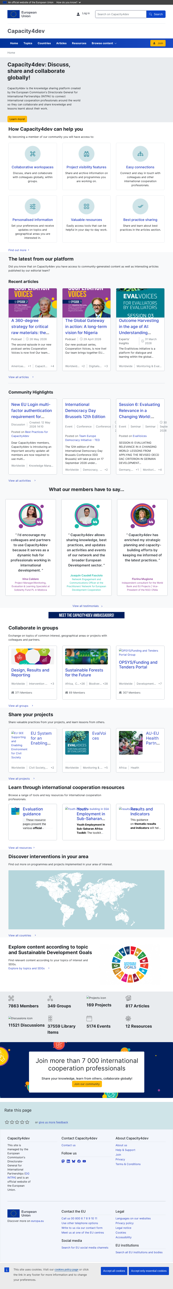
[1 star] (6, 1122)
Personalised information (33, 220)
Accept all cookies (114, 1270)
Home (14, 43)
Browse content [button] (102, 43)
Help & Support (125, 1150)
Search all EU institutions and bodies (139, 1252)
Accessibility (124, 1237)
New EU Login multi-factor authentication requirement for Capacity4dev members (31, 416)
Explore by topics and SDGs (26, 968)
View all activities (20, 480)
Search (158, 14)
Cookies (121, 1232)
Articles (61, 43)
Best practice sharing (140, 220)
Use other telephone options (79, 1223)
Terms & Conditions (128, 1164)
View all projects (19, 778)
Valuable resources (86, 220)
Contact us (68, 1145)
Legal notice (123, 1227)
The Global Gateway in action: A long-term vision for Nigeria (86, 326)
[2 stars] (9, 1122)
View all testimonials (85, 606)
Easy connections (140, 167)
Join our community (87, 1084)
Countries (44, 43)
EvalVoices (140, 436)
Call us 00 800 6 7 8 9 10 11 (79, 1218)
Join (160, 43)
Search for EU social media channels (84, 1247)
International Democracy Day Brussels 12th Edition (85, 410)
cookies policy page (66, 1269)
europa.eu (37, 1221)
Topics (27, 43)
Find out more (17, 250)
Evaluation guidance (33, 811)
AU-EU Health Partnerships (153, 740)
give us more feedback (53, 1122)
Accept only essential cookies (149, 1270)
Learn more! (17, 119)
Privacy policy (125, 1223)
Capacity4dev (26, 31)
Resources (79, 43)
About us (121, 1145)
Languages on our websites (133, 1218)
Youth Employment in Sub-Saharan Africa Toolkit (91, 816)
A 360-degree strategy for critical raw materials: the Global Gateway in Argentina (29, 332)
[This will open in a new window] (21, 14)
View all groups (18, 705)
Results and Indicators (141, 811)
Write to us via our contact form (82, 1227)
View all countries (20, 935)
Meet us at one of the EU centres (82, 1232)
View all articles (19, 377)
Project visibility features (86, 167)
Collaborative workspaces (33, 167)
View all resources (20, 847)
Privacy (120, 1159)
